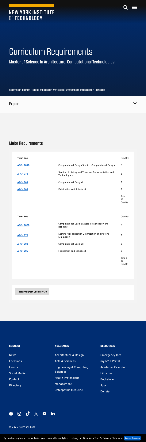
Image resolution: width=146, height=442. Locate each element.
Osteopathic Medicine (69, 389)
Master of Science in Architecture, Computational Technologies (62, 89)
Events (13, 367)
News (12, 355)
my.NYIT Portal (110, 361)
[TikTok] (28, 414)
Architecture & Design (69, 355)
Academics (14, 89)
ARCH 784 (22, 250)
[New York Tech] (31, 12)
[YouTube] (44, 414)
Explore (15, 103)
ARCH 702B (23, 225)
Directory (15, 385)
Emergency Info (110, 355)
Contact (14, 379)
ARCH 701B (23, 165)
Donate (105, 391)
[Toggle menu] (134, 7)
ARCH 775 (22, 173)
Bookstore (107, 379)
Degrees (26, 89)
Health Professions (67, 377)
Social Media (17, 373)
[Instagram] (19, 414)
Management (63, 383)
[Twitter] (36, 414)
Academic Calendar (113, 367)
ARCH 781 (22, 182)
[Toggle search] (125, 7)
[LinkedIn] (53, 414)
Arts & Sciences (65, 361)
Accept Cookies (132, 438)
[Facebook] (11, 414)
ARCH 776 (22, 235)
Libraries (106, 373)
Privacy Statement (113, 438)
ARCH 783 (22, 189)
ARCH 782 (22, 243)
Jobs (103, 385)
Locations (15, 361)
